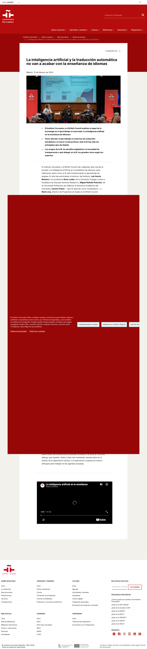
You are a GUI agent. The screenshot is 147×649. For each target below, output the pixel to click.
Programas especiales (80, 602)
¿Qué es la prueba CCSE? (120, 608)
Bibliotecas (108, 30)
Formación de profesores (46, 595)
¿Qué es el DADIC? (118, 611)
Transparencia (6, 602)
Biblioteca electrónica (9, 625)
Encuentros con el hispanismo (83, 625)
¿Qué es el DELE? (117, 614)
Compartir (111, 51)
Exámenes (122, 30)
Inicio (3, 586)
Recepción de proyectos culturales (85, 605)
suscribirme (135, 587)
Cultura (94, 30)
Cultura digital (77, 599)
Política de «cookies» (37, 331)
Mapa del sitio (113, 645)
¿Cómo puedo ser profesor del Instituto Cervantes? (126, 600)
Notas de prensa (79, 37)
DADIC (39, 631)
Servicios (4, 599)
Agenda (75, 589)
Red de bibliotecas (8, 622)
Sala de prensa (62, 37)
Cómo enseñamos (43, 589)
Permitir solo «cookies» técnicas (114, 324)
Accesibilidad (125, 645)
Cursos (39, 592)
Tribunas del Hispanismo (81, 622)
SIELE (39, 628)
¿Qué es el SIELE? (117, 624)
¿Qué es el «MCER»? (119, 617)
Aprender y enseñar (78, 30)
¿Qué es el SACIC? (118, 621)
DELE (39, 622)
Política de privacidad (18, 331)
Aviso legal (135, 645)
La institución (6, 589)
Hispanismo (136, 30)
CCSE (39, 634)
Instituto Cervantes (30, 37)
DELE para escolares (44, 625)
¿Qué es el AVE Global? (120, 605)
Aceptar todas (135, 324)
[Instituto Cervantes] (9, 569)
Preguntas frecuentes (121, 595)
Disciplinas (76, 595)
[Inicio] (8, 16)
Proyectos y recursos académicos (49, 602)
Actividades (5, 634)
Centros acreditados (44, 599)
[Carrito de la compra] (140, 2)
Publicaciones (6, 595)
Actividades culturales (80, 592)
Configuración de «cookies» (88, 324)
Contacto (103, 645)
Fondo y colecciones (8, 628)
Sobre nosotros (58, 30)
